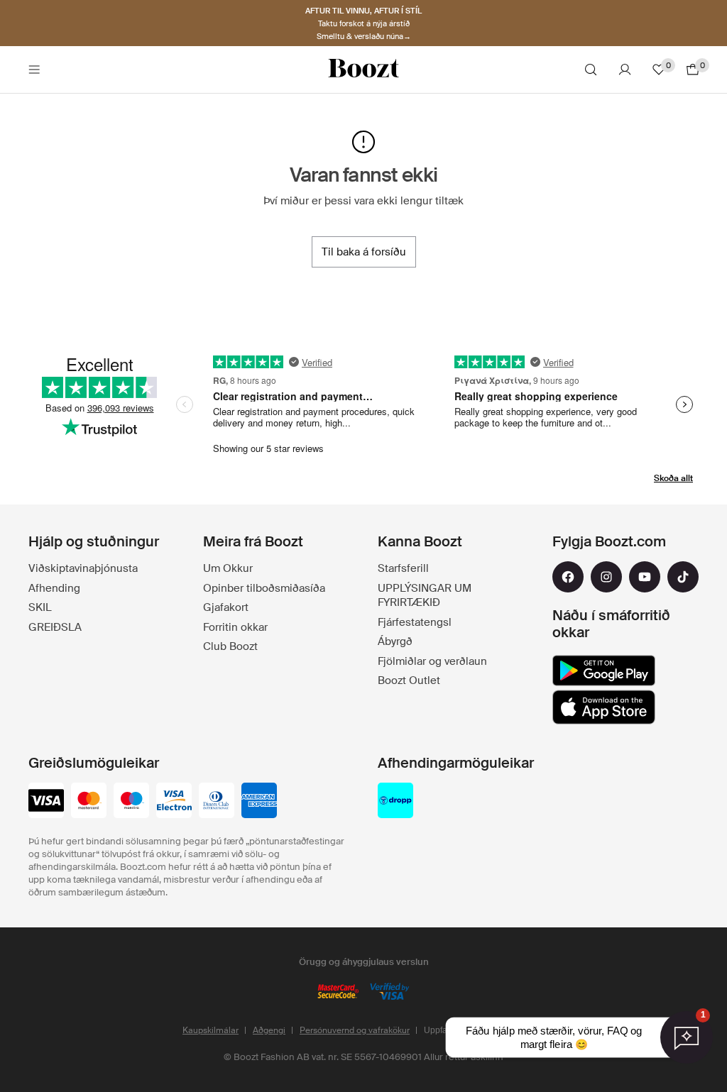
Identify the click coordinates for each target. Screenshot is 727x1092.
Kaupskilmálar (210, 1030)
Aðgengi (269, 1030)
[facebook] (568, 576)
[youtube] (644, 576)
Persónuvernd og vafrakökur (355, 1030)
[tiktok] (683, 576)
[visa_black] (46, 802)
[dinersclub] (216, 802)
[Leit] (591, 69)
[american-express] (259, 802)
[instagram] (606, 576)
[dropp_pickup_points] (395, 802)
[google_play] (603, 670)
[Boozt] (363, 69)
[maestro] (131, 802)
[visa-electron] (174, 802)
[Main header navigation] (34, 69)
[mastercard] (88, 802)
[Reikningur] (625, 69)
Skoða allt (673, 478)
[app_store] (603, 707)
